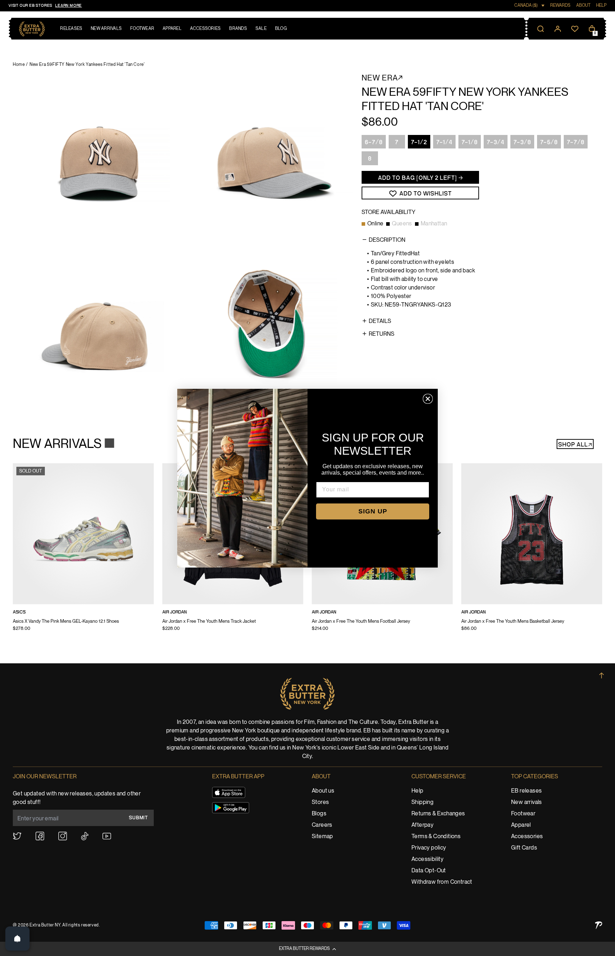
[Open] (17, 938)
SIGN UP (372, 511)
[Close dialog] (428, 399)
